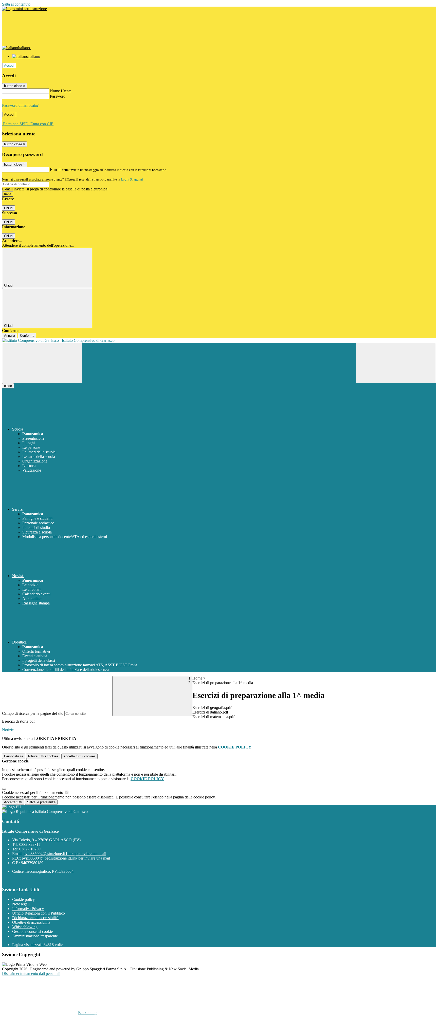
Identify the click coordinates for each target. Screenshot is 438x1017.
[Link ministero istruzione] (24, 9)
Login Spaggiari (132, 179)
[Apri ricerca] (396, 363)
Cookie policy (23, 899)
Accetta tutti (79, 756)
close (8, 386)
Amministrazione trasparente (35, 936)
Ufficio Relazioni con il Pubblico (38, 913)
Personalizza (13, 756)
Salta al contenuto (16, 4)
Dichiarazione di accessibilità (35, 918)
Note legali (21, 904)
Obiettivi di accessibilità (31, 922)
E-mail (55, 169)
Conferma (27, 335)
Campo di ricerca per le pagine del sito (32, 713)
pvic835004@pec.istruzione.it (66, 858)
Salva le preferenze (41, 802)
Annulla (9, 335)
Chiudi (8, 208)
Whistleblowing (25, 927)
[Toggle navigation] (42, 363)
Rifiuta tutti (43, 756)
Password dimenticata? (20, 105)
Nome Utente (60, 91)
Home (197, 678)
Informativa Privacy (28, 908)
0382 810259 (30, 849)
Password (57, 96)
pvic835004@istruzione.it (65, 853)
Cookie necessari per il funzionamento (33, 792)
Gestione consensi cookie (32, 931)
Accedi (9, 65)
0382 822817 (30, 844)
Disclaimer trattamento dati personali (31, 973)
